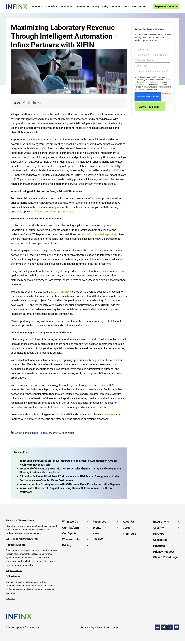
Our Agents (69, 533)
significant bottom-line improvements (50, 211)
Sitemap (115, 627)
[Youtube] (176, 627)
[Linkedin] (157, 627)
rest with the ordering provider (99, 234)
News (96, 533)
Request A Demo (14, 570)
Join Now (10, 598)
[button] (75, 521)
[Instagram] (170, 627)
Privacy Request (163, 551)
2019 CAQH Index (61, 291)
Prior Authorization (64, 432)
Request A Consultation (166, 6)
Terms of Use (102, 627)
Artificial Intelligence (26, 432)
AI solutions (108, 414)
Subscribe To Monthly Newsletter (22, 539)
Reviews (97, 539)
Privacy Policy (148, 82)
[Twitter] (164, 627)
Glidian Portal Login (165, 557)
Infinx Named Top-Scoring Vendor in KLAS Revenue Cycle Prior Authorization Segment (70, 484)
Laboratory (46, 432)
